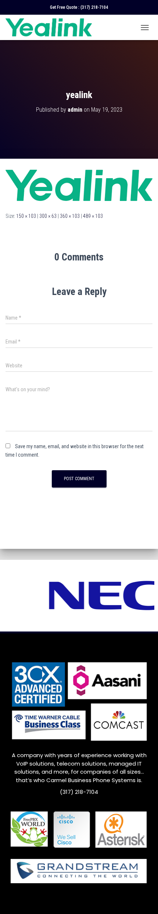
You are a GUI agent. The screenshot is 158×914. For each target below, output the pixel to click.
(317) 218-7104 (94, 7)
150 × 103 (26, 216)
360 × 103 (70, 216)
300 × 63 (48, 216)
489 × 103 (93, 216)
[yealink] (79, 185)
